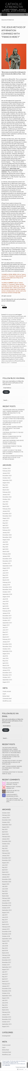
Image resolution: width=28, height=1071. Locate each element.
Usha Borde (9, 790)
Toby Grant (9, 782)
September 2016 (7, 651)
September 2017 (7, 622)
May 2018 (5, 603)
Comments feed (7, 698)
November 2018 (7, 589)
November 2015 (7, 675)
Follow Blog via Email (14, 378)
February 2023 (7, 492)
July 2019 (5, 570)
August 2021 (6, 518)
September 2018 (7, 594)
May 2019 (5, 575)
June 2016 (5, 658)
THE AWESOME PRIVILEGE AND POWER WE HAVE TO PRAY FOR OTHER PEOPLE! (10, 756)
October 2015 (6, 677)
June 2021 (5, 520)
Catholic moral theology (7, 323)
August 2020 (6, 539)
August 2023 (6, 482)
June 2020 (5, 544)
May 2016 (5, 660)
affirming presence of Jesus (16, 321)
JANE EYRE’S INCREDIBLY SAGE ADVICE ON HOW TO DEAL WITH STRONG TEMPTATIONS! (13, 442)
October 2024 (6, 468)
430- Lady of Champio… (12, 798)
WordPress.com (7, 701)
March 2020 (6, 551)
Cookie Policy (7, 1065)
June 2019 (5, 573)
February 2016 (7, 667)
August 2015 (6, 682)
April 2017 (5, 634)
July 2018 (5, 599)
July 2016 (5, 656)
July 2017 (5, 627)
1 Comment (13, 362)
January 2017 (6, 641)
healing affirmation (20, 323)
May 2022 (5, 504)
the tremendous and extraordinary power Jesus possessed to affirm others (13, 354)
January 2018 (6, 613)
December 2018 (7, 587)
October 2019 (6, 563)
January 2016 (6, 670)
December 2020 (7, 535)
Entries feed (6, 696)
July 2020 (5, 542)
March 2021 (6, 527)
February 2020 (7, 554)
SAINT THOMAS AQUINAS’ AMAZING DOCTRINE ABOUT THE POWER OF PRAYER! (12, 428)
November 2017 (7, 618)
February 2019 (7, 582)
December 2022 (7, 497)
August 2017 (6, 625)
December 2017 (7, 615)
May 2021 (5, 523)
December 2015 (7, 672)
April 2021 (5, 525)
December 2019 (7, 558)
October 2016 (6, 648)
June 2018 (5, 601)
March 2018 (6, 608)
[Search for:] (25, 14)
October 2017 (6, 620)
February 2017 (7, 639)
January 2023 (6, 494)
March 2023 (6, 489)
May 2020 (5, 546)
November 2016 (7, 646)
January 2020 (6, 556)
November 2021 (7, 516)
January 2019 (6, 584)
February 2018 (7, 611)
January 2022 (6, 511)
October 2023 (6, 478)
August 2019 (6, 568)
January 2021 (6, 532)
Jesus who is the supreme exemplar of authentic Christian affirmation (13, 341)
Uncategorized (11, 314)
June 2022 (5, 501)
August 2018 (6, 596)
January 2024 (6, 473)
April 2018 (5, 606)
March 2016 (6, 665)
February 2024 (7, 470)
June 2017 (5, 629)
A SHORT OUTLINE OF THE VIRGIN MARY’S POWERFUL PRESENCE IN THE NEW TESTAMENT (13, 451)
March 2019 (6, 580)
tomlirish (8, 794)
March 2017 (6, 637)
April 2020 (5, 549)
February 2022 (7, 508)
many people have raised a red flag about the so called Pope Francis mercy (13, 347)
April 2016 (5, 663)
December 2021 (7, 513)
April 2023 (5, 487)
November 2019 (7, 561)
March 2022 (6, 506)
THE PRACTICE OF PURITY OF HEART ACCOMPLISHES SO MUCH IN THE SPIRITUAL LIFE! (13, 422)
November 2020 (7, 537)
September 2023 (7, 480)
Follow (6, 392)
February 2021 (7, 530)
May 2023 (5, 485)
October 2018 (6, 592)
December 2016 (7, 644)
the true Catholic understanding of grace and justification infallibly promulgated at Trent (13, 357)
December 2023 (7, 475)
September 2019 (7, 565)
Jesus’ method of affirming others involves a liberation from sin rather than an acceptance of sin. (14, 344)
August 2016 (6, 653)
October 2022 (6, 499)
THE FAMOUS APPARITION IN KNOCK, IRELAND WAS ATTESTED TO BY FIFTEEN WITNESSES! (13, 457)
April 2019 (5, 577)
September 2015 (7, 679)
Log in (4, 693)
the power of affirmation (13, 352)
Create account (7, 691)
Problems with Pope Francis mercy (14, 349)
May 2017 (5, 632)
